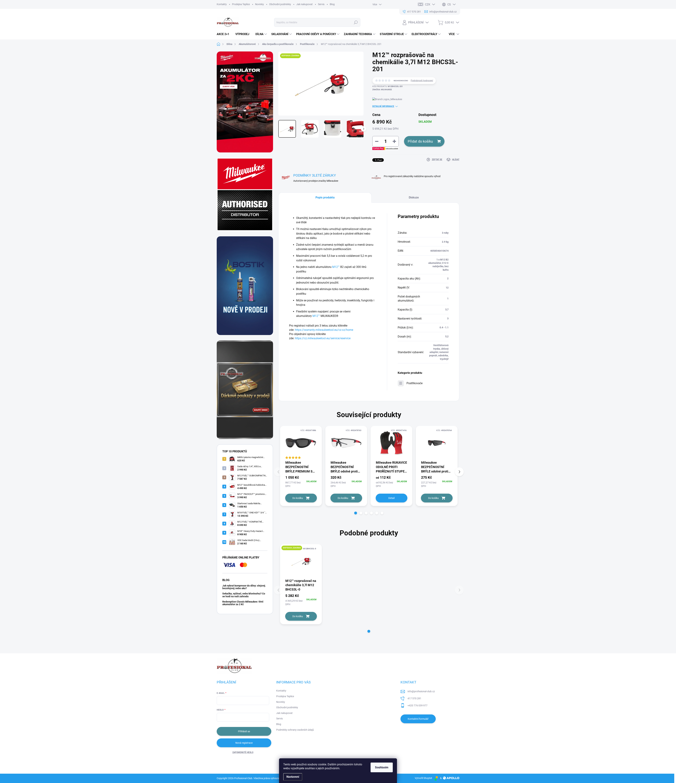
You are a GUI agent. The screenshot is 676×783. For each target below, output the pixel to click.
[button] (355, 513)
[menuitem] (224, 34)
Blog (332, 4)
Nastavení (292, 776)
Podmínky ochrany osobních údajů (295, 729)
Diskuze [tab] (414, 197)
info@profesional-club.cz (421, 691)
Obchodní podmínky (280, 4)
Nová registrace (244, 742)
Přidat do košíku (420, 141)
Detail (391, 498)
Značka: (382, 89)
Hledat (355, 22)
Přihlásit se (244, 731)
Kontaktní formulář (418, 718)
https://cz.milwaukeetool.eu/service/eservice (322, 338)
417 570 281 (414, 698)
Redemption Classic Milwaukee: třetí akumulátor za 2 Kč (242, 603)
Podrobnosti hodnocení (422, 80)
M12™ (336, 267)
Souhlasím (381, 767)
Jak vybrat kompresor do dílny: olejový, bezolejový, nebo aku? (243, 587)
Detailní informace (383, 106)
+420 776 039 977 (417, 705)
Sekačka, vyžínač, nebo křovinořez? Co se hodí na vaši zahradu (243, 595)
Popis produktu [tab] (325, 197)
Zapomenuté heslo (242, 752)
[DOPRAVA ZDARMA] (301, 561)
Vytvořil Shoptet (423, 778)
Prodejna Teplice (241, 4)
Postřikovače (414, 383)
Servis (321, 4)
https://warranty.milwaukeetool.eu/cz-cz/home (324, 329)
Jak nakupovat (304, 4)
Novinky (259, 4)
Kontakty (222, 4)
